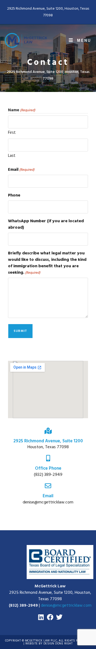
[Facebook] (50, 617)
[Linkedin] (41, 617)
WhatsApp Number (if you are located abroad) (46, 224)
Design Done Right (58, 643)
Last (11, 155)
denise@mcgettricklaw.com (66, 605)
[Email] (48, 486)
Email (21, 169)
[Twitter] (59, 617)
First (12, 132)
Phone (14, 195)
